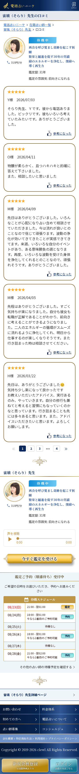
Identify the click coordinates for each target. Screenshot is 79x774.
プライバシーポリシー (61, 738)
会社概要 (8, 738)
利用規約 (40, 738)
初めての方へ (12, 719)
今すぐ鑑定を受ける (39, 558)
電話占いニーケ (14, 25)
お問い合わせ (12, 709)
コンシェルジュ (53, 729)
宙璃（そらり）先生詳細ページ (25, 695)
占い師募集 (10, 729)
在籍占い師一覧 (40, 25)
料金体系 (48, 709)
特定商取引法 (24, 738)
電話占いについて (54, 719)
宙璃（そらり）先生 (17, 29)
